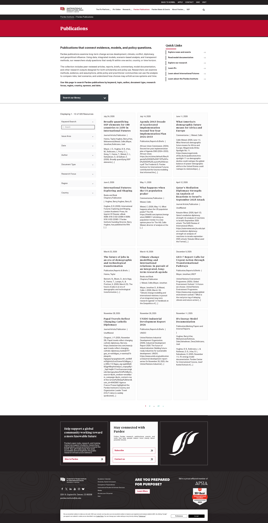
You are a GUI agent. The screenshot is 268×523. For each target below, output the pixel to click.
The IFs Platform (102, 9)
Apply (180, 2)
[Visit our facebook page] (62, 489)
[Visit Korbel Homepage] (72, 9)
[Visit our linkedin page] (70, 489)
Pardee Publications (142, 9)
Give (198, 2)
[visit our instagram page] (79, 489)
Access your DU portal (105, 493)
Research (126, 9)
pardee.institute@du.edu (70, 498)
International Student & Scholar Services (111, 487)
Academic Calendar (104, 479)
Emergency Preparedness (106, 485)
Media (100, 490)
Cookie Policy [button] (100, 516)
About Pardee (177, 9)
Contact (189, 2)
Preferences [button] (142, 516)
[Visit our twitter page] (66, 489)
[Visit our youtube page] (75, 489)
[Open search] (203, 9)
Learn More (142, 491)
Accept (196, 516)
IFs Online (117, 9)
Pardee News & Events (161, 9)
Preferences (179, 516)
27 (159, 406)
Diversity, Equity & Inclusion (107, 482)
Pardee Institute (67, 17)
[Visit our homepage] (73, 481)
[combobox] (78, 127)
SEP (188, 9)
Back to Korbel (168, 2)
